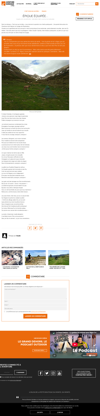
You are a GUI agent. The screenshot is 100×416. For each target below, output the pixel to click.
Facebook (40, 373)
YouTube (59, 373)
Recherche (96, 3)
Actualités (20, 3)
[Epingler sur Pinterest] (41, 228)
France (44, 11)
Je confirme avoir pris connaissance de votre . (26, 311)
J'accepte (40, 412)
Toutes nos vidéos (39, 350)
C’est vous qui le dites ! (39, 4)
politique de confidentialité (52, 408)
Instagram (53, 373)
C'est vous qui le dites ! (31, 11)
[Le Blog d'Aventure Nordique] (9, 4)
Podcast (72, 3)
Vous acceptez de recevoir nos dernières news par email (16, 377)
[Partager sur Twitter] (35, 228)
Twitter (47, 373)
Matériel (28, 3)
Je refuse (60, 412)
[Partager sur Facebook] (30, 228)
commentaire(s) (85, 14)
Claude (18, 236)
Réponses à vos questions (56, 4)
